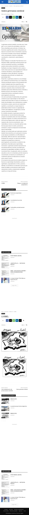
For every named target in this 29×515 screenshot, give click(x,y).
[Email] (20, 17)
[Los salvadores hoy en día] (5, 202)
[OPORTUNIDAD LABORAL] (5, 258)
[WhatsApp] (13, 17)
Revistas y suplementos (19, 509)
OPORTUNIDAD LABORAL (16, 255)
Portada (6, 509)
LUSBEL (3, 183)
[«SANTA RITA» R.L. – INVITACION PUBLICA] (5, 265)
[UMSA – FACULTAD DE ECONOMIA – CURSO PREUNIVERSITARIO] (5, 273)
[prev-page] (2, 214)
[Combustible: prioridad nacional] (5, 209)
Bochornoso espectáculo (15, 193)
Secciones (6, 6)
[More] (23, 17)
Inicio (2, 6)
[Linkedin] (17, 17)
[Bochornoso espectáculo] (5, 195)
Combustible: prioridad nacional (17, 207)
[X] (10, 17)
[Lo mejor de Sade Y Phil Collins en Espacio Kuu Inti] (5, 280)
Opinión (11, 6)
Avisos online (6, 510)
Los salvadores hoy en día (16, 200)
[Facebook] (7, 17)
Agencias (20, 510)
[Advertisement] (14, 233)
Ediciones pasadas (13, 510)
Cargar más (14, 285)
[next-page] (4, 214)
